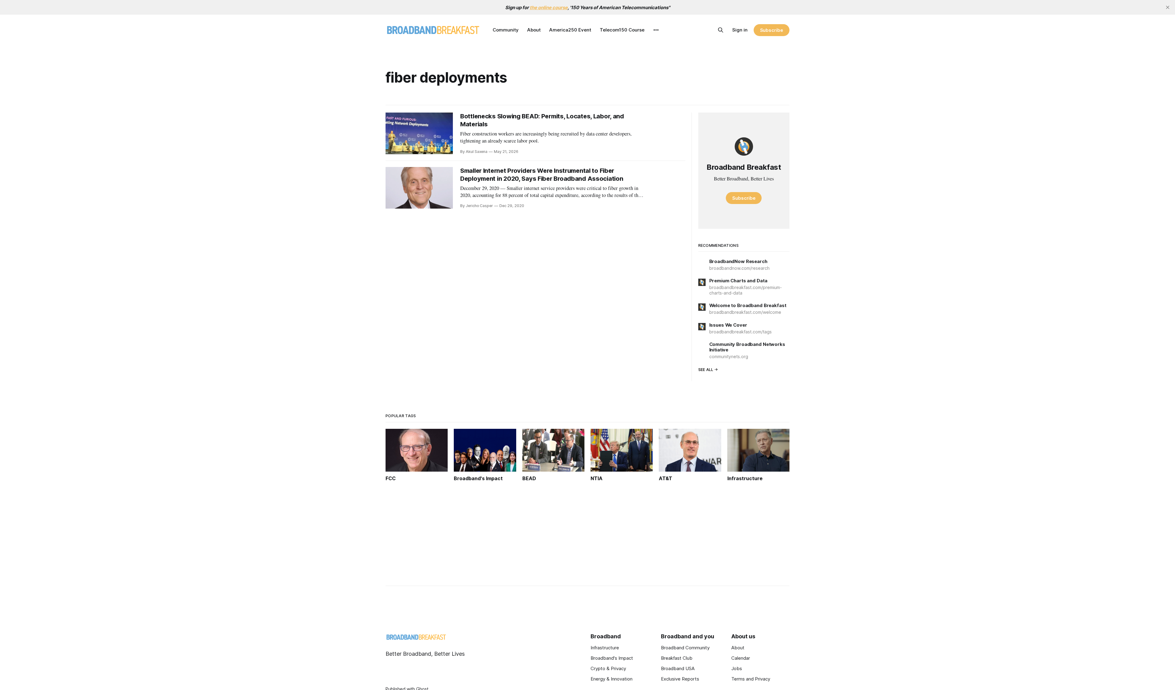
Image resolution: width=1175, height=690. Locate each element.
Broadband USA (678, 668)
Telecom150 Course (622, 30)
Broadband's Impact (612, 658)
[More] (656, 30)
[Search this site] (721, 30)
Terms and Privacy (750, 679)
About (534, 30)
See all (706, 369)
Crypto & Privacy (608, 668)
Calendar (740, 658)
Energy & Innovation (611, 679)
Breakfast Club (676, 658)
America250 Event (570, 30)
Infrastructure (605, 648)
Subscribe (771, 30)
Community (506, 30)
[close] (1168, 7)
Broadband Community (685, 648)
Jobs (736, 668)
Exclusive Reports (680, 679)
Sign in (740, 30)
